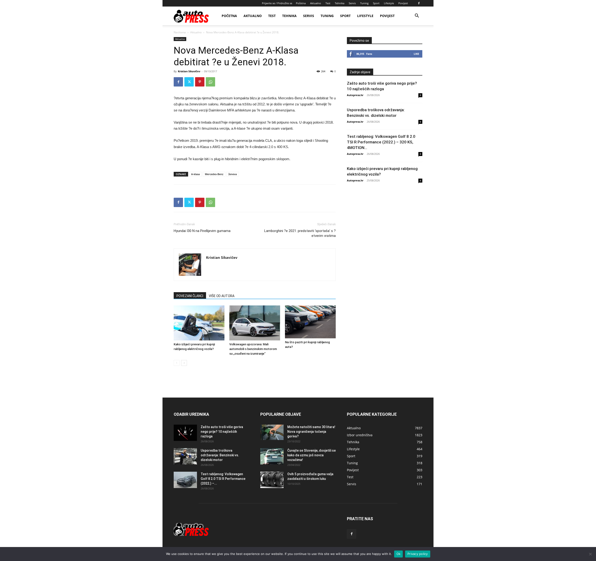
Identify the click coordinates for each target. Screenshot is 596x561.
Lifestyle (389, 3)
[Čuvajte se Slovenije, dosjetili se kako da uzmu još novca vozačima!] (272, 456)
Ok (398, 554)
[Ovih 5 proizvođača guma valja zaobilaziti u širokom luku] (272, 480)
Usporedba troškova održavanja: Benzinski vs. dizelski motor (220, 455)
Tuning (364, 3)
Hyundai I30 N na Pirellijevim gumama (202, 231)
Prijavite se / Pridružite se (277, 3)
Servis (352, 3)
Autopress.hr (355, 95)
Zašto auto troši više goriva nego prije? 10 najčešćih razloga (222, 431)
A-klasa (195, 174)
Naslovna (180, 32)
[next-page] (184, 363)
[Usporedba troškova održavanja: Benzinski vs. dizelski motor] (185, 456)
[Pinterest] (199, 82)
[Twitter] (189, 82)
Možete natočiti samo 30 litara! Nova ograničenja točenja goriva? (311, 431)
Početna (301, 3)
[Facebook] (418, 3)
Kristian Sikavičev (189, 71)
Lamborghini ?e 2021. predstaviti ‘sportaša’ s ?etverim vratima (300, 233)
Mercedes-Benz (214, 174)
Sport (376, 3)
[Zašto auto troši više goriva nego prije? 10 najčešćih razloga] (185, 433)
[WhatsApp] (210, 82)
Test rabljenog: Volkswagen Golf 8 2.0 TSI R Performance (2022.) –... (223, 478)
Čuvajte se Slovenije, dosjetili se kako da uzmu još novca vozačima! (311, 455)
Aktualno (315, 3)
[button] (416, 16)
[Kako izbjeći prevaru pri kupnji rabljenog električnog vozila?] (199, 322)
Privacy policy (417, 554)
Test (327, 3)
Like (416, 53)
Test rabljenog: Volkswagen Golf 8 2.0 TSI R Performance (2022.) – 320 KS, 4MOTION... (381, 142)
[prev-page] (176, 363)
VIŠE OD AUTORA (221, 296)
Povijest (403, 3)
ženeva (232, 174)
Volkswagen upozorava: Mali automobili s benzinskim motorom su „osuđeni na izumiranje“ (253, 349)
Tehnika (339, 3)
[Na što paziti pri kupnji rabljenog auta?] (310, 321)
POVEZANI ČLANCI (189, 296)
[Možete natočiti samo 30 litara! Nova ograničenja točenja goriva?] (272, 432)
